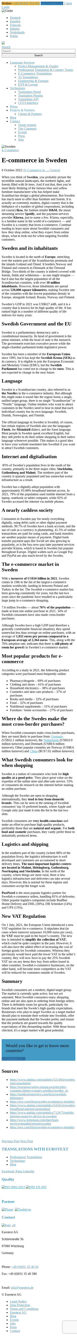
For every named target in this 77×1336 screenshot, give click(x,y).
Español (15, 21)
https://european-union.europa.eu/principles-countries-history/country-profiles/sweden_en (39, 1088)
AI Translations (28, 77)
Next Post (26, 1141)
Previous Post (10, 1141)
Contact (15, 121)
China (34, 751)
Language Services (22, 62)
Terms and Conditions (24, 1309)
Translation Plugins (30, 95)
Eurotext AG (18, 1312)
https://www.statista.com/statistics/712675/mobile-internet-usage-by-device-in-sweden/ (42, 1114)
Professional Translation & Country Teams (45, 70)
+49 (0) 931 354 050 (26, 3)
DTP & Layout (28, 84)
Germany (57, 736)
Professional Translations (26, 1157)
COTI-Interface (28, 103)
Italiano (15, 28)
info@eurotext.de (52, 3)
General (55, 170)
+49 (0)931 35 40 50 (24, 1267)
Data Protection (20, 1305)
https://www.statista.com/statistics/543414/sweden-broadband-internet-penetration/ (42, 1107)
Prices (14, 106)
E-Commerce (10, 150)
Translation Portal (29, 92)
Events (22, 132)
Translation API (28, 99)
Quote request (27, 125)
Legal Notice (18, 1301)
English (18, 10)
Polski (14, 36)
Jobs (21, 139)
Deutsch (15, 17)
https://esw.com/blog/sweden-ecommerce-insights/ (42, 1101)
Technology (17, 88)
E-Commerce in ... (36, 170)
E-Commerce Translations (35, 73)
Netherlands (51, 740)
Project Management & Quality (38, 66)
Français (15, 25)
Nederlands (17, 32)
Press (21, 136)
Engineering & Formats (33, 81)
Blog (13, 117)
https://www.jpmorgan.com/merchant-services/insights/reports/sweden (34, 1121)
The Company (27, 128)
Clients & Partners (30, 114)
